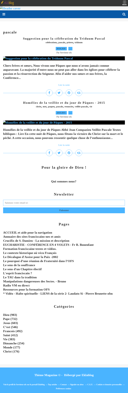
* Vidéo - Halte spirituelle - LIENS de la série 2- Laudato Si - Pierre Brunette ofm (58, 293)
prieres (70, 42)
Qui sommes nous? (64, 181)
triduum (79, 42)
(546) (10, 327)
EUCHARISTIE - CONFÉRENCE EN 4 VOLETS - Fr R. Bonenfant (48, 244)
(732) (10, 319)
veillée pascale (81, 106)
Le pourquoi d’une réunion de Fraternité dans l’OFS (38, 261)
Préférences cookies (63, 389)
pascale (61, 42)
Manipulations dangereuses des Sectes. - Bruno (34, 281)
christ (38, 106)
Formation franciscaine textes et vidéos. (30, 248)
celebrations (51, 42)
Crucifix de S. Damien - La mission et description (36, 240)
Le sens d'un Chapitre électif (22, 269)
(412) (10, 335)
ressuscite (68, 106)
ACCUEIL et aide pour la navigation (27, 232)
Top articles (52, 384)
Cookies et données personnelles (109, 384)
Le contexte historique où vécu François (30, 253)
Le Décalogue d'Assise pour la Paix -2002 (30, 257)
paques (51, 106)
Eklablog (88, 375)
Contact (63, 384)
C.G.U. (90, 384)
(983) (10, 314)
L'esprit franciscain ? (17, 273)
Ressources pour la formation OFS (26, 289)
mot (45, 106)
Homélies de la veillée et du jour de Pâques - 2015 (64, 102)
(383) (9, 339)
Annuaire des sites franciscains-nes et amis (32, 236)
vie (90, 106)
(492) (12, 331)
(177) (11, 347)
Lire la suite (64, 85)
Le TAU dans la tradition (20, 277)
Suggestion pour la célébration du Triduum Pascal (64, 38)
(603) (10, 323)
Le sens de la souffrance (19, 265)
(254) (13, 343)
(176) (11, 351)
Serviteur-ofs (21, 384)
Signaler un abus (77, 384)
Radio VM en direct (16, 285)
